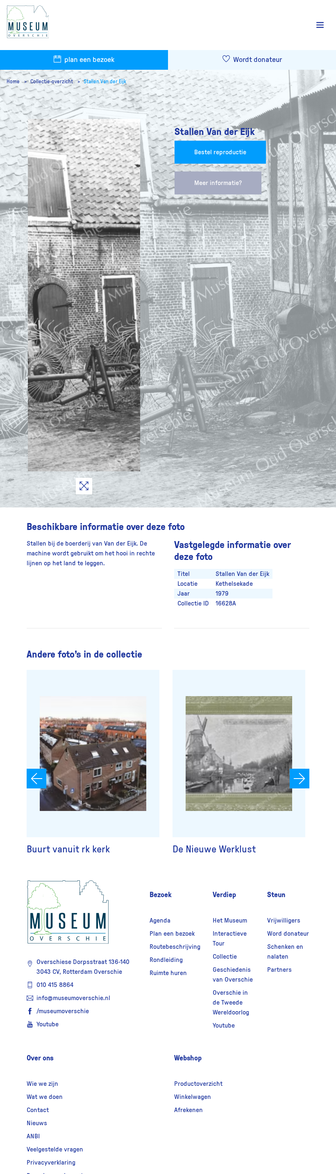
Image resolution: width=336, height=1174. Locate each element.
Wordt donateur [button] (257, 60)
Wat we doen (45, 1097)
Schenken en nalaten (285, 951)
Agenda (160, 920)
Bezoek (161, 894)
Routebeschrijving (175, 946)
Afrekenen (188, 1110)
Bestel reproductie (220, 152)
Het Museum (230, 920)
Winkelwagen (192, 1097)
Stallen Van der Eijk (105, 81)
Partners (279, 969)
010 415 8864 (54, 985)
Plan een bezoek (172, 933)
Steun (276, 894)
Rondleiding (166, 960)
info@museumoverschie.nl (73, 998)
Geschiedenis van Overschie (233, 974)
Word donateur (288, 933)
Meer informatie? (218, 183)
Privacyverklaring (51, 1162)
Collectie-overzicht (52, 81)
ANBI (33, 1136)
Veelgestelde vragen (55, 1149)
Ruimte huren (168, 973)
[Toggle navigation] (320, 25)
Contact (38, 1110)
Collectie (225, 956)
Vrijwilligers (283, 920)
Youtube (47, 1024)
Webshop (188, 1057)
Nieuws (37, 1123)
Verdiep (224, 894)
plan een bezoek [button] (88, 60)
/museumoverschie (62, 1011)
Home (14, 81)
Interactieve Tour (230, 938)
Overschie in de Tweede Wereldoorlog (231, 1002)
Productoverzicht (198, 1083)
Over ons (40, 1057)
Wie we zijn (42, 1083)
